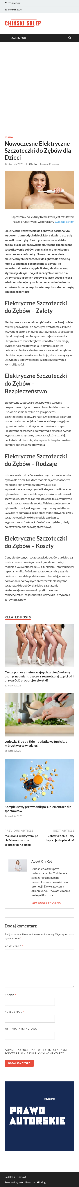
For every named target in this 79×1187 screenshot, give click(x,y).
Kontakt (21, 1176)
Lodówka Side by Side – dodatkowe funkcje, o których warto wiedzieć (36, 743)
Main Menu (18, 38)
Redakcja (10, 1176)
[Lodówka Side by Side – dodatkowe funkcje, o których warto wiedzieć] (39, 716)
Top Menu (14, 3)
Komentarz (14, 946)
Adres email (14, 1011)
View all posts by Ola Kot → (47, 902)
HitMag (41, 1182)
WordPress (25, 1182)
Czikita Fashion (64, 221)
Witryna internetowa (21, 1028)
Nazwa (10, 994)
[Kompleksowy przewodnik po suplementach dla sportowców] (39, 781)
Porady (9, 137)
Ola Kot (33, 164)
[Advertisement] (39, 88)
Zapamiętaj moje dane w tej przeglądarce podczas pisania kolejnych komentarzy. (36, 1051)
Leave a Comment (50, 164)
